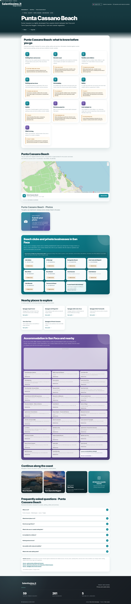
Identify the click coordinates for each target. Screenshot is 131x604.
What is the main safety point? (31, 551)
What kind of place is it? (29, 518)
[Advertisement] (65, 359)
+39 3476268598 (93, 262)
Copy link (33, 29)
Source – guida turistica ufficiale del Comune (33, 563)
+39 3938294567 (30, 273)
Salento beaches (107, 4)
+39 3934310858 (51, 273)
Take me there (104, 195)
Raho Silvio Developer (94, 601)
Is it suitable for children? (29, 535)
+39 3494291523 (51, 262)
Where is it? (26, 509)
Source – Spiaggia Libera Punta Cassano (32, 566)
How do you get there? (29, 524)
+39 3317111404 (29, 262)
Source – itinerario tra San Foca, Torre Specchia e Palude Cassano (38, 564)
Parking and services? (29, 540)
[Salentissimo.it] (12, 4)
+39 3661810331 (51, 285)
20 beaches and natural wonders (121, 4)
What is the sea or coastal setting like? (33, 529)
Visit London (107, 601)
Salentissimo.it (24, 9)
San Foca (32, 9)
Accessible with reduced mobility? (32, 546)
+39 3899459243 (30, 285)
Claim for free (30, 265)
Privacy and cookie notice (103, 587)
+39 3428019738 (72, 262)
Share (25, 29)
